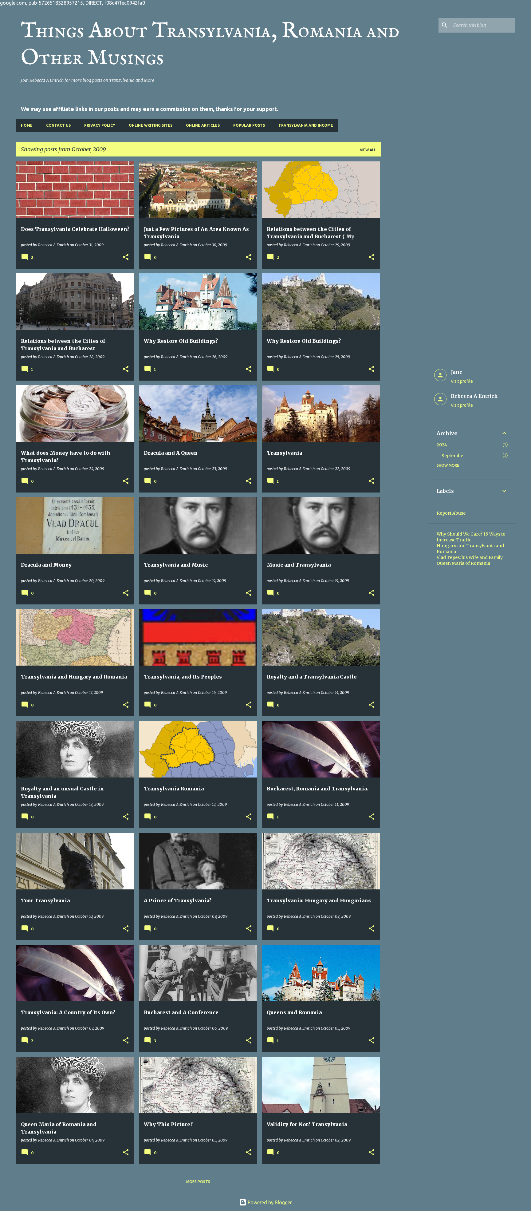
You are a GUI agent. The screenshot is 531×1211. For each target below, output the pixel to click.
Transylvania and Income (305, 125)
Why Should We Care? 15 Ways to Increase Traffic (471, 537)
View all (368, 150)
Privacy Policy (99, 125)
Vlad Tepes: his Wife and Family (470, 557)
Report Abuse (451, 513)
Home (27, 125)
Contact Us (58, 125)
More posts (198, 1182)
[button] (125, 257)
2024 (442, 445)
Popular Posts (249, 125)
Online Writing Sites (150, 125)
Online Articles (203, 125)
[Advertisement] (405, 253)
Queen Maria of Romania (463, 563)
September (453, 455)
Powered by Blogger (269, 1202)
